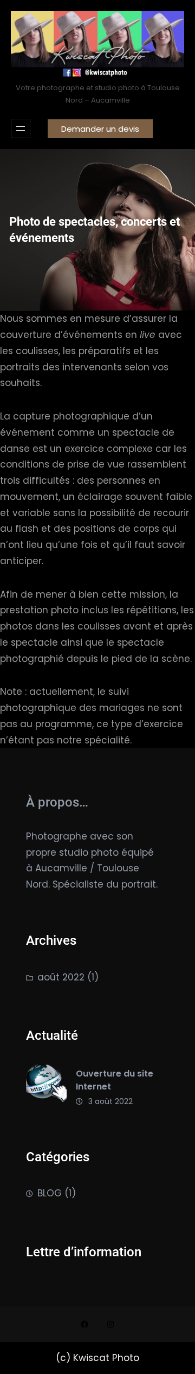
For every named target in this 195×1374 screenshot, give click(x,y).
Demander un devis (100, 128)
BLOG (49, 1193)
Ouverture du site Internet (114, 1080)
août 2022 (60, 977)
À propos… (57, 802)
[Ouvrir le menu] (20, 128)
